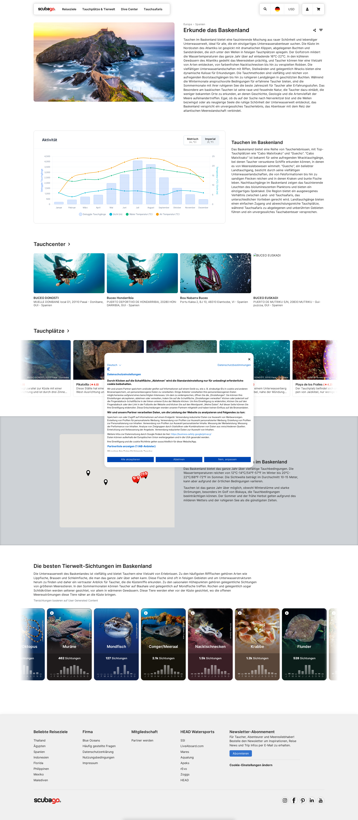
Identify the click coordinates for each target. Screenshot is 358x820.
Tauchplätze (49, 331)
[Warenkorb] (318, 9)
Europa (187, 24)
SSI (182, 740)
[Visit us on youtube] (320, 800)
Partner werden (142, 740)
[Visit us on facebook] (294, 800)
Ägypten (39, 746)
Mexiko (39, 774)
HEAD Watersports (197, 732)
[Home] (46, 9)
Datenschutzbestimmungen (234, 364)
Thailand (39, 740)
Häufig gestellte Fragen (99, 746)
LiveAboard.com (192, 746)
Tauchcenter (49, 244)
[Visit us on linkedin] (311, 800)
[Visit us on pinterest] (303, 800)
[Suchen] (265, 9)
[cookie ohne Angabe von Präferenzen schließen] (249, 359)
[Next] (322, 281)
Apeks (184, 763)
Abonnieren (241, 753)
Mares (184, 752)
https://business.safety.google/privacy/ (191, 434)
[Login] (307, 9)
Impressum (90, 763)
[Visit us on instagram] (285, 800)
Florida (38, 763)
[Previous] (39, 281)
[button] (88, 473)
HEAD (184, 780)
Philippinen (41, 769)
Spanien (200, 24)
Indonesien (41, 757)
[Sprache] (277, 9)
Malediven (41, 780)
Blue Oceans (91, 740)
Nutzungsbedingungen (98, 757)
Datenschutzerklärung (98, 752)
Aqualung (187, 757)
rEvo (183, 769)
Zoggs (184, 774)
